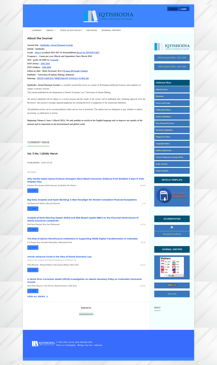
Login (183, 9)
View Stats (172, 294)
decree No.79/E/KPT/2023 (87, 52)
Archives (91, 30)
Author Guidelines (163, 117)
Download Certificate (172, 234)
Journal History (111, 30)
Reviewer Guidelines (164, 130)
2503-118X (45, 64)
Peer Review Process (165, 123)
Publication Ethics (163, 110)
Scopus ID (68, 71)
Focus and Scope (163, 103)
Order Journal (161, 164)
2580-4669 (46, 67)
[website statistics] (172, 286)
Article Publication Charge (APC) (169, 157)
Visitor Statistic (162, 171)
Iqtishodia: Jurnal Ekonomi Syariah (56, 45)
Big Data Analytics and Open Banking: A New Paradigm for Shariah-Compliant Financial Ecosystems (82, 199)
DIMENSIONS (61, 78)
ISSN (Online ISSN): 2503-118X (172, 67)
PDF (33, 190)
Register (173, 9)
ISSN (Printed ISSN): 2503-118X (172, 58)
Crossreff (54, 60)
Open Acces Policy (71, 30)
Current (37, 30)
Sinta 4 (38, 52)
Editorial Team (162, 90)
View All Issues (36, 296)
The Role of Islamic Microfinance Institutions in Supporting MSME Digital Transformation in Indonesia (82, 238)
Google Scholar (80, 71)
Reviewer (160, 96)
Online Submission (163, 150)
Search (183, 30)
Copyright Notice (163, 144)
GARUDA (49, 78)
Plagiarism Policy (163, 137)
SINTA (40, 78)
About (50, 30)
